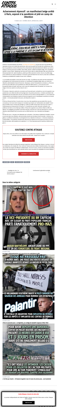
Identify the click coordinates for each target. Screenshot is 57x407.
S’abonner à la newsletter (28, 154)
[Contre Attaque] (9, 4)
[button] (52, 4)
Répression (35, 20)
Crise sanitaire (19, 162)
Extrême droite (27, 20)
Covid (12, 162)
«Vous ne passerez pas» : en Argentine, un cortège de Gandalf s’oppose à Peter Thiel (25, 323)
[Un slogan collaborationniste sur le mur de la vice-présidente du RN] (28, 217)
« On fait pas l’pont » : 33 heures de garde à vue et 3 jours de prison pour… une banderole (27, 379)
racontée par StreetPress (29, 64)
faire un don (28, 140)
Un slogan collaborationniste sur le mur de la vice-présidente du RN (21, 253)
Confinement (6, 162)
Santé (41, 20)
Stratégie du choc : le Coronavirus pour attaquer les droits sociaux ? (14, 172)
